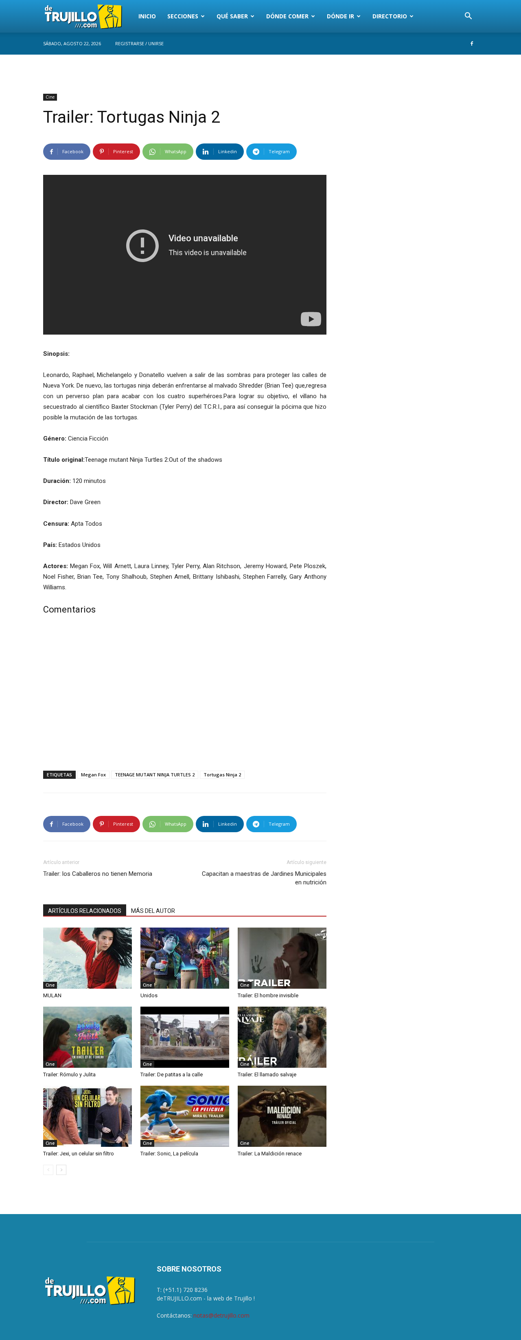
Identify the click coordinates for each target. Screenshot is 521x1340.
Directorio (389, 16)
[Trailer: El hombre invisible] (282, 958)
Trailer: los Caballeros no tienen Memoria (97, 873)
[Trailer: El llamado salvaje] (282, 1037)
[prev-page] (48, 1170)
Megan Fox (93, 774)
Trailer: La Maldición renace (270, 1153)
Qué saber (232, 16)
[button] (468, 17)
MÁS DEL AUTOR (153, 911)
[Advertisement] (185, 694)
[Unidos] (184, 958)
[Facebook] (472, 44)
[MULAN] (87, 958)
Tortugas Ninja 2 (222, 774)
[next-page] (61, 1170)
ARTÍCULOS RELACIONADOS (84, 911)
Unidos (149, 995)
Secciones (182, 16)
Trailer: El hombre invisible (268, 995)
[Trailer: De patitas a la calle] (184, 1037)
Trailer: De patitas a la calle (171, 1074)
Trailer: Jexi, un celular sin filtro (78, 1153)
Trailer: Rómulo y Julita (69, 1074)
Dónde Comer (287, 16)
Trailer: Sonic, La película (169, 1153)
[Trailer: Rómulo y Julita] (87, 1037)
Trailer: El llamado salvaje (267, 1074)
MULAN (52, 995)
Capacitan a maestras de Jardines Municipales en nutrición (264, 878)
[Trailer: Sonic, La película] (184, 1116)
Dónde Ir (340, 16)
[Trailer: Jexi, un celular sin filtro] (87, 1116)
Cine (50, 97)
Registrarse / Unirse (139, 43)
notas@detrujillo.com (221, 1315)
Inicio (147, 16)
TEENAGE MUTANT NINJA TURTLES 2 (155, 774)
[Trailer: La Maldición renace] (282, 1116)
